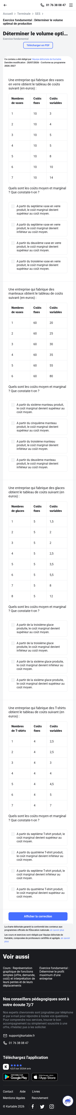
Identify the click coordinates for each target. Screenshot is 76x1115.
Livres (36, 1091)
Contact (8, 1091)
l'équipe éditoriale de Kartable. (47, 59)
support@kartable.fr (22, 1035)
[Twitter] (42, 1107)
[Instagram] (52, 1107)
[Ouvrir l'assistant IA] (68, 1101)
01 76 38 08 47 (56, 5)
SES (37, 13)
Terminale (24, 13)
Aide (22, 1091)
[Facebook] (33, 1107)
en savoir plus (57, 930)
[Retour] (6, 5)
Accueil (8, 13)
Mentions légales (14, 1098)
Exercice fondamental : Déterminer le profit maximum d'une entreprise (54, 973)
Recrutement (40, 1098)
